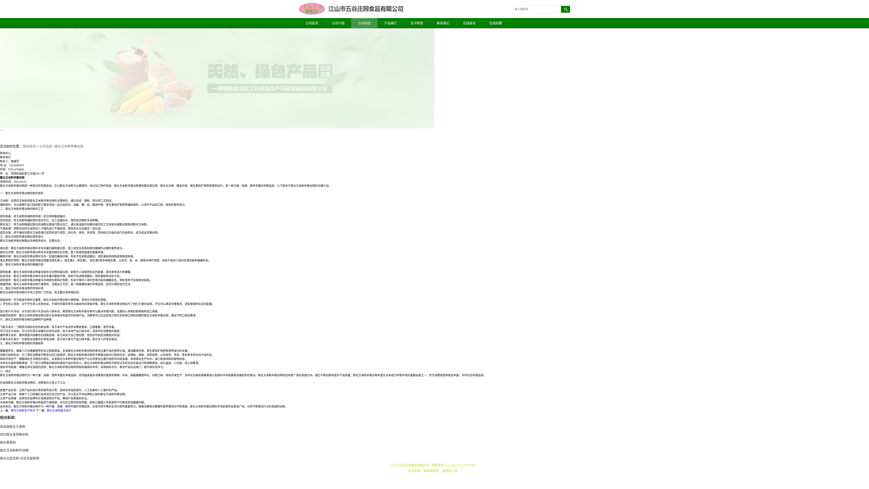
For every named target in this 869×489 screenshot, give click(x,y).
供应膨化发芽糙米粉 (14, 434)
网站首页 (29, 146)
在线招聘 (495, 23)
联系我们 (443, 23)
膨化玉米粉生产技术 (23, 410)
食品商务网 (431, 470)
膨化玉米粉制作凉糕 (14, 450)
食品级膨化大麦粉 (12, 426)
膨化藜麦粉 (8, 442)
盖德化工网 (450, 470)
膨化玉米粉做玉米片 (59, 410)
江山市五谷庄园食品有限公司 (410, 465)
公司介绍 (338, 23)
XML (473, 465)
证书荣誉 (417, 23)
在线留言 (469, 23)
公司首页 (312, 23)
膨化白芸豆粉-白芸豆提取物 (19, 458)
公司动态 (364, 23)
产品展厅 (390, 23)
